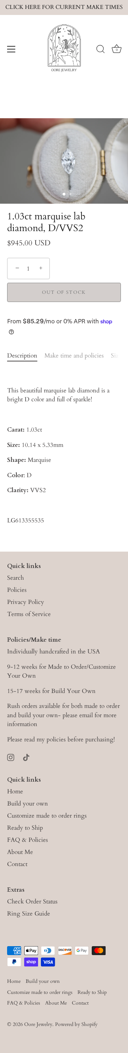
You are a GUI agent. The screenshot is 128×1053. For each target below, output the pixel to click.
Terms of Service (29, 614)
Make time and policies (74, 355)
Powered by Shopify (76, 1024)
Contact (17, 864)
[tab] (25, 355)
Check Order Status (32, 901)
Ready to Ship (25, 828)
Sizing (119, 355)
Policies (17, 590)
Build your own (27, 803)
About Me (20, 852)
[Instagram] (10, 757)
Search (15, 578)
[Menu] (11, 49)
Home (15, 791)
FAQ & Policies (27, 840)
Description (22, 355)
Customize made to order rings (47, 816)
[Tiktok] (26, 757)
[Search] (100, 50)
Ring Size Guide (28, 913)
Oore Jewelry (38, 1024)
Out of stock (64, 292)
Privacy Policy (25, 602)
